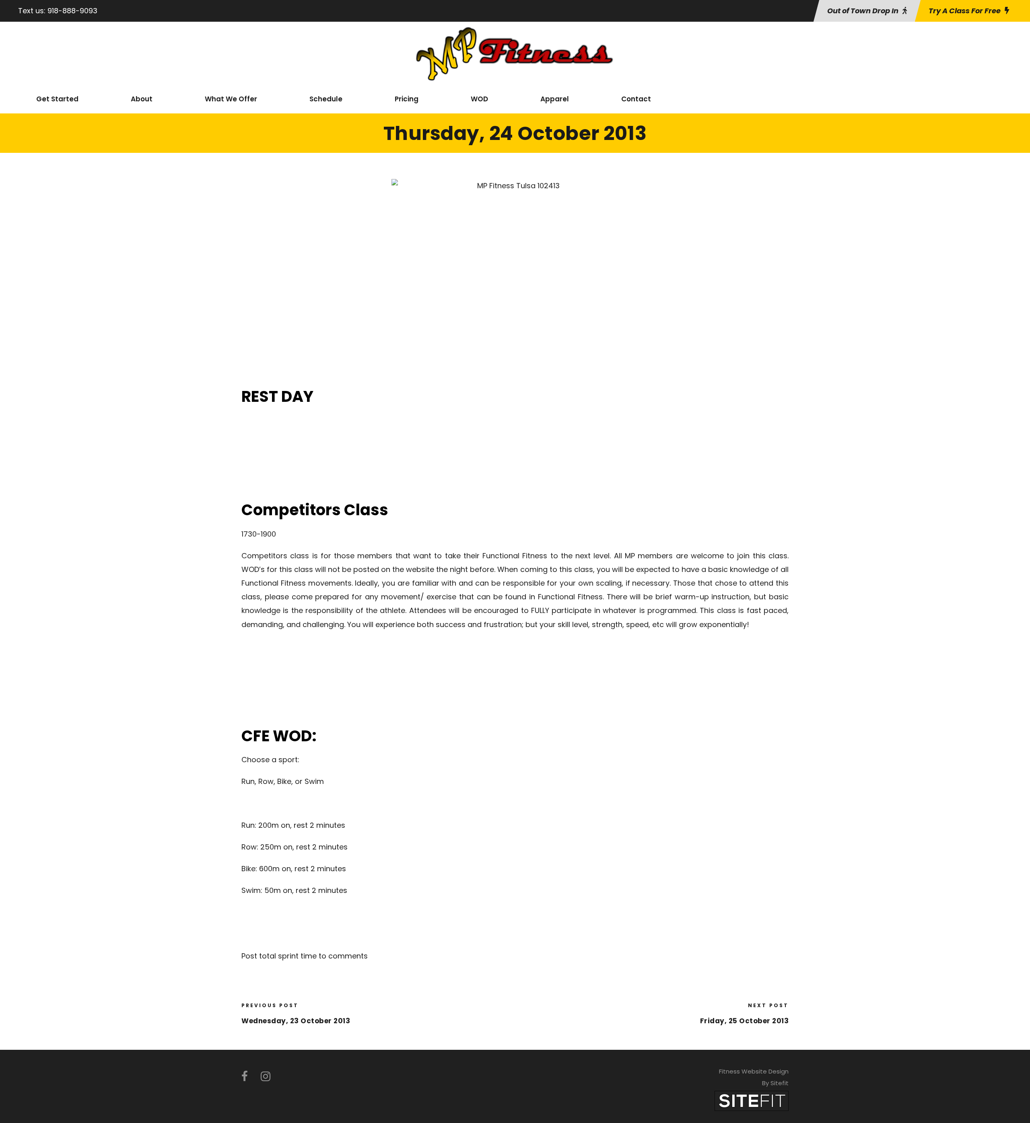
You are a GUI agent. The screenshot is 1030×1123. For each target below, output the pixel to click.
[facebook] (244, 1076)
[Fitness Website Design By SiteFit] (752, 1100)
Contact (636, 99)
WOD (479, 99)
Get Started (57, 99)
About (141, 99)
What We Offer (231, 99)
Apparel (554, 99)
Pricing (406, 99)
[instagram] (265, 1076)
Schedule (325, 99)
